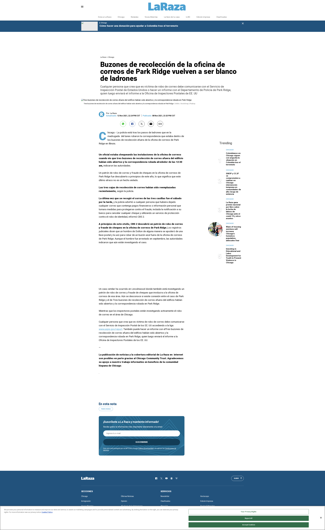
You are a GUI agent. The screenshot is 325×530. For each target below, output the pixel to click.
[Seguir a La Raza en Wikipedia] (176, 478)
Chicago (121, 17)
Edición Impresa (206, 501)
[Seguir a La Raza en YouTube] (166, 478)
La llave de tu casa (172, 17)
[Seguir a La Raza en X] (161, 478)
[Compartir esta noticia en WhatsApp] (123, 124)
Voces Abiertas (151, 17)
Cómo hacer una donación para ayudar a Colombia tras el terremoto (139, 25)
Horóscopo (204, 496)
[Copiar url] (160, 124)
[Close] (321, 517)
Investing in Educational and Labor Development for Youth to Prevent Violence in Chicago (233, 256)
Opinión (124, 501)
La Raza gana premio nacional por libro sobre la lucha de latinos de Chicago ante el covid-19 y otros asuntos (233, 210)
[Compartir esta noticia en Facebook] (132, 124)
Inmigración (86, 501)
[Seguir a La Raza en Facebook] (156, 478)
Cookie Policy (47, 512)
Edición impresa (203, 17)
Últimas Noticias (127, 496)
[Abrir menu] (82, 7)
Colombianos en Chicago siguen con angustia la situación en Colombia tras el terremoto (233, 159)
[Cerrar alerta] (243, 23)
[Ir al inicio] (91, 478)
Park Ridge (106, 409)
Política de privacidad (145, 448)
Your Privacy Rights (248, 512)
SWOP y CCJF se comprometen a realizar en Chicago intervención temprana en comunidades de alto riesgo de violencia (233, 183)
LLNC (188, 17)
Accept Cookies (248, 525)
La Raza (103, 57)
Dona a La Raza (104, 17)
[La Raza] (167, 6)
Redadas (134, 17)
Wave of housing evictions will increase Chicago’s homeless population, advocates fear (233, 234)
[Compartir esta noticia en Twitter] (142, 124)
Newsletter (165, 496)
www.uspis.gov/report (110, 329)
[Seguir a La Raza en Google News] (171, 478)
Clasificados (221, 17)
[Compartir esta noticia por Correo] (151, 124)
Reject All (248, 518)
